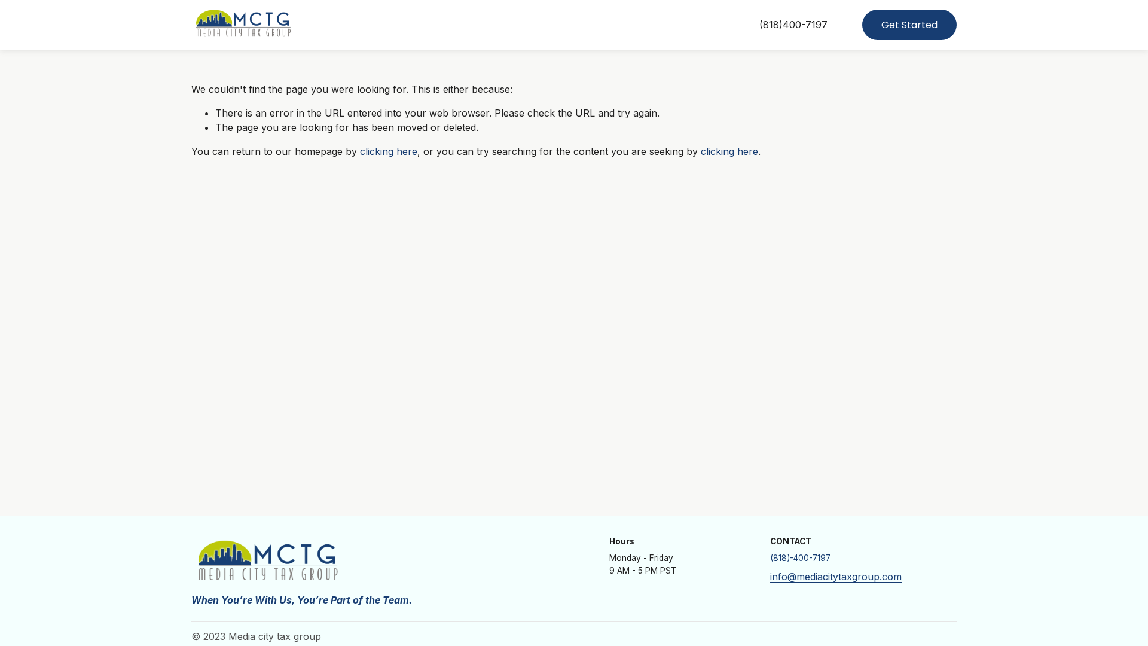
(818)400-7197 (793, 25)
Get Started (909, 25)
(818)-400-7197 (800, 558)
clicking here (388, 151)
